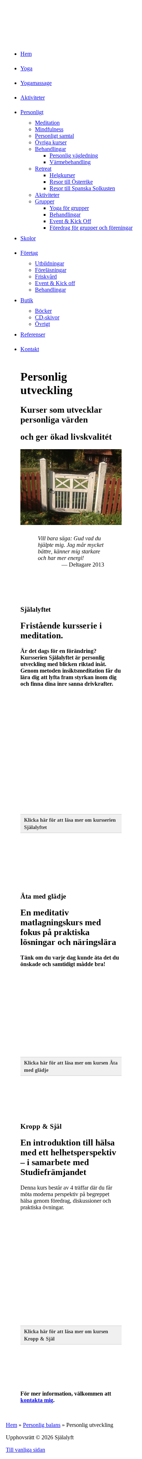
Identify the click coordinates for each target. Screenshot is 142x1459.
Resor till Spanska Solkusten (82, 188)
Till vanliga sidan (25, 1450)
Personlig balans (41, 1425)
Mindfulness (49, 129)
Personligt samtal (54, 136)
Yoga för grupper (69, 208)
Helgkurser (62, 175)
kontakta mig (36, 1400)
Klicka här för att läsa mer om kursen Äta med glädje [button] (71, 1066)
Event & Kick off (55, 283)
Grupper (44, 201)
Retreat (43, 169)
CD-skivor (47, 317)
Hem (26, 54)
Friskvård (46, 276)
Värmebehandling (70, 162)
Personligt (31, 112)
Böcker (43, 311)
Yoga (26, 68)
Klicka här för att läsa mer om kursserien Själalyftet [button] (70, 823)
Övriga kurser (51, 142)
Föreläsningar (50, 270)
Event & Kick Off (70, 221)
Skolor (28, 238)
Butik (26, 300)
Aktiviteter (32, 97)
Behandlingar (50, 149)
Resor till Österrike (71, 182)
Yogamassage (36, 83)
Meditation (47, 123)
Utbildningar (49, 263)
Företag (29, 253)
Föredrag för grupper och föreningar (91, 228)
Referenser (32, 334)
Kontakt (29, 349)
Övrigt (42, 324)
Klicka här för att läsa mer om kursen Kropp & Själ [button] (66, 1335)
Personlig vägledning (74, 155)
